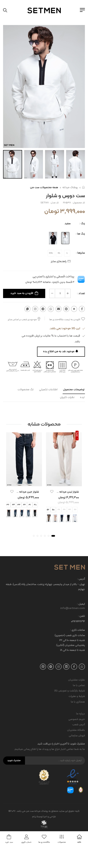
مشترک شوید (14, 760)
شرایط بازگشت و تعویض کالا (69, 691)
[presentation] (79, 518)
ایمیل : (81, 604)
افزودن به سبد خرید (21, 293)
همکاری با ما (78, 702)
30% (77, 434)
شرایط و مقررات (77, 696)
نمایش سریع (64, 482)
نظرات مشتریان (76, 680)
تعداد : (81, 293)
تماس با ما (79, 685)
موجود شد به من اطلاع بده (58, 351)
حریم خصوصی (76, 719)
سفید (67, 223)
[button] (53, 536)
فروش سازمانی (77, 736)
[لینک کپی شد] (27, 309)
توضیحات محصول (74, 389)
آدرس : (81, 579)
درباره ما (80, 714)
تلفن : (81, 616)
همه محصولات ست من (44, 187)
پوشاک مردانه (70, 187)
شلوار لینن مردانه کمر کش (64, 492)
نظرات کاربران (67, 397)
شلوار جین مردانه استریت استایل (20, 492)
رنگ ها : (80, 234)
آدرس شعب (78, 725)
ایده (82, 397)
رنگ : (82, 223)
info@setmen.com (72, 608)
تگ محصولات (26, 389)
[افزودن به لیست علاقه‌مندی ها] (51, 491)
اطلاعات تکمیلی (48, 389)
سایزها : (80, 253)
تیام (34, 817)
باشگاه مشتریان (76, 730)
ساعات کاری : (77, 630)
